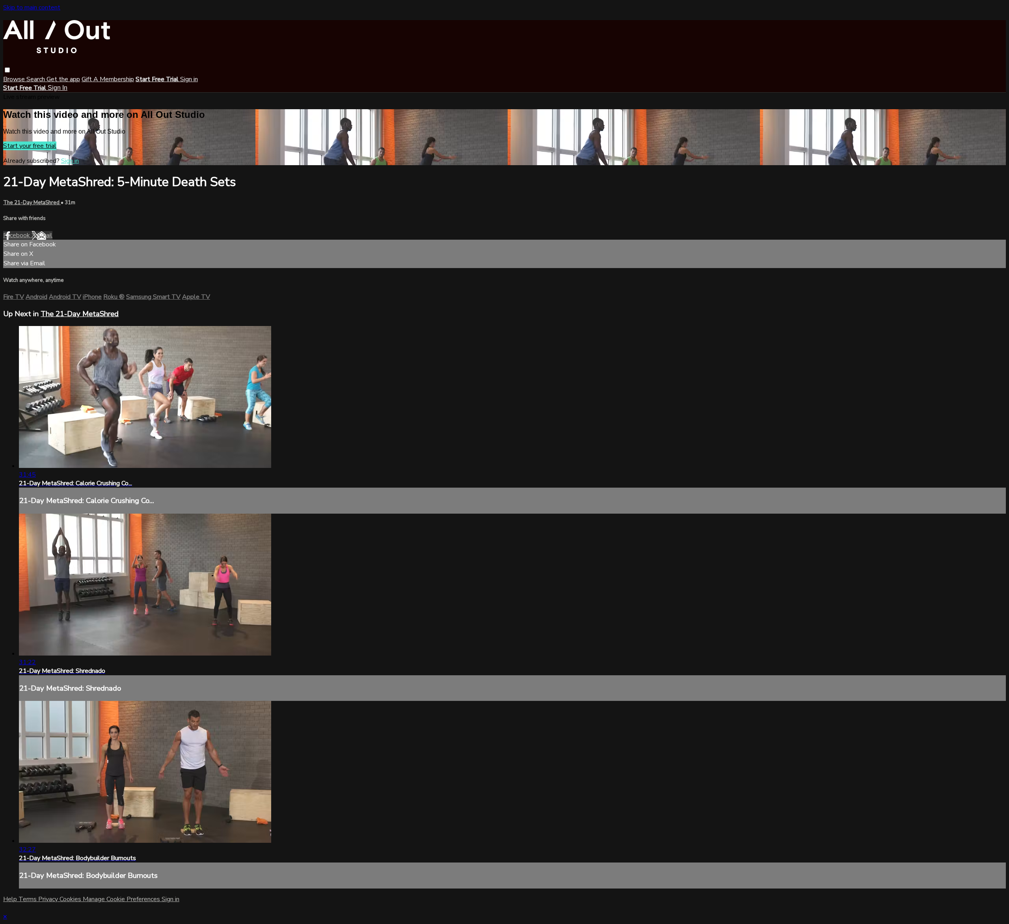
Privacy (49, 899)
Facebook (17, 235)
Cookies (71, 899)
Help (11, 899)
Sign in (189, 79)
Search (36, 79)
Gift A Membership (108, 79)
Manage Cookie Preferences (122, 899)
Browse (14, 79)
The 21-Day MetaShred (32, 202)
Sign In (57, 87)
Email (44, 235)
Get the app (63, 79)
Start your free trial (29, 146)
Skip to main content (31, 7)
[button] (7, 70)
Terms (28, 899)
